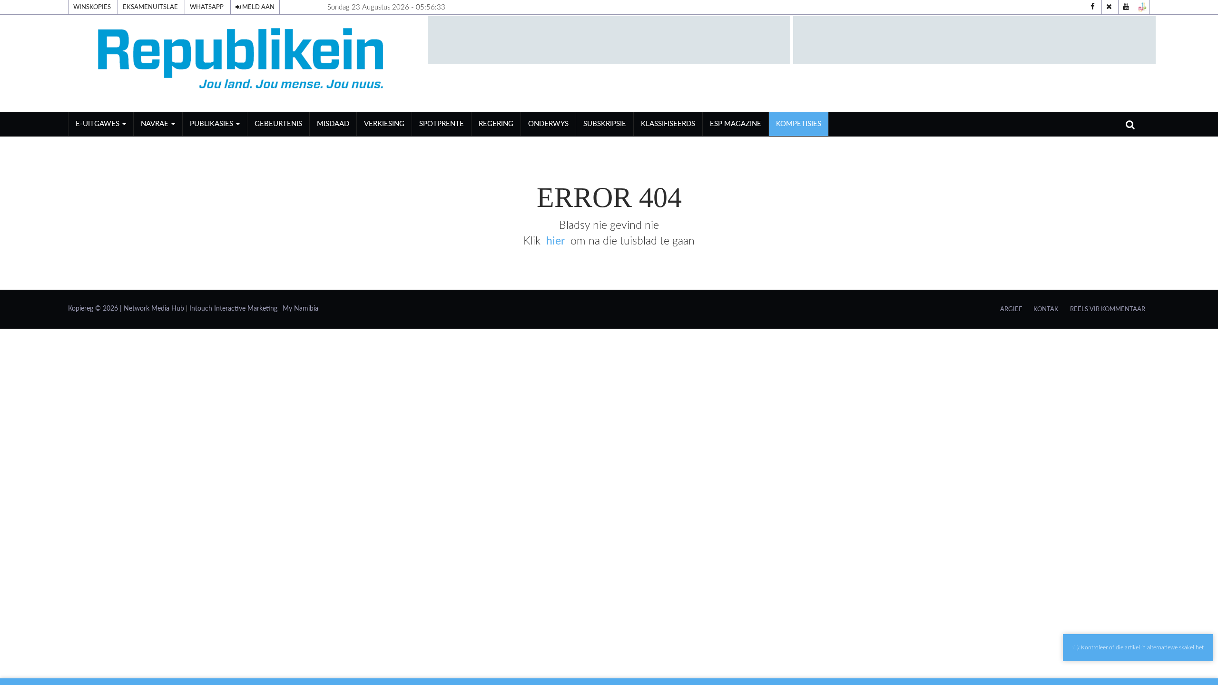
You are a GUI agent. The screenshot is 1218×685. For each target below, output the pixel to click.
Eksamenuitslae (150, 7)
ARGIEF (1011, 309)
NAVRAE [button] (155, 123)
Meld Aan (258, 7)
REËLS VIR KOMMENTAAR (1107, 309)
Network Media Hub (154, 308)
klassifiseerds (668, 123)
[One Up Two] (1142, 7)
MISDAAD (333, 123)
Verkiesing (384, 123)
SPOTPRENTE (441, 123)
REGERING (496, 123)
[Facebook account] (1092, 7)
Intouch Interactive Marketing (233, 308)
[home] (243, 63)
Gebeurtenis (278, 123)
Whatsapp (207, 7)
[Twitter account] (1109, 7)
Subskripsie (604, 123)
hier (555, 240)
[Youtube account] (1126, 7)
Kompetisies (798, 123)
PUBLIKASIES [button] (212, 123)
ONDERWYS (548, 123)
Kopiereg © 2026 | (96, 308)
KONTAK (1046, 309)
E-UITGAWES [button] (98, 123)
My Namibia (300, 308)
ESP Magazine (735, 123)
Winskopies (92, 7)
